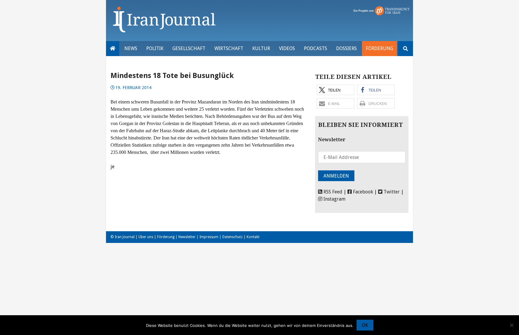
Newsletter (187, 237)
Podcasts (315, 48)
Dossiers (346, 48)
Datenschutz (232, 237)
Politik (154, 48)
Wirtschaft (228, 48)
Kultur (261, 48)
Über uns (145, 237)
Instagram (333, 199)
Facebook (362, 192)
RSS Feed (332, 192)
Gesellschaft (188, 48)
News (130, 48)
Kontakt (253, 237)
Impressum (208, 237)
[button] (335, 90)
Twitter (391, 192)
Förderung (379, 48)
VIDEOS (287, 48)
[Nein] (511, 325)
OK (365, 325)
